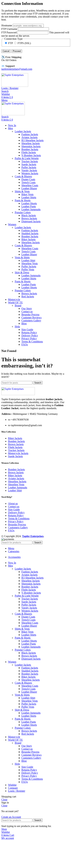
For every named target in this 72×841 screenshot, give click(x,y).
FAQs (24, 344)
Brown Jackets (29, 218)
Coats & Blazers (23, 176)
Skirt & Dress (22, 272)
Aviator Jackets (29, 137)
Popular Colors (23, 212)
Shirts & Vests (22, 191)
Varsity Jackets (29, 170)
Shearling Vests (29, 263)
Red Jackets (27, 296)
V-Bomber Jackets (31, 155)
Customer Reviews (31, 317)
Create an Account (11, 816)
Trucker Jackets (29, 161)
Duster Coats (28, 179)
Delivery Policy (29, 335)
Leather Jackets (23, 131)
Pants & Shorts (22, 200)
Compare (13, 787)
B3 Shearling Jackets (32, 140)
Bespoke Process (30, 314)
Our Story (26, 308)
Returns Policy (29, 332)
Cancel (6, 51)
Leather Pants (28, 206)
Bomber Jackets (29, 149)
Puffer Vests (27, 269)
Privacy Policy (29, 338)
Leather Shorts (29, 203)
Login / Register (16, 790)
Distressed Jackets (31, 221)
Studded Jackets (29, 233)
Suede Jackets (28, 164)
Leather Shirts (28, 197)
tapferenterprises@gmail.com (16, 69)
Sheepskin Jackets (31, 146)
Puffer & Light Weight (27, 158)
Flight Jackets (28, 152)
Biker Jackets (28, 239)
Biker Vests (27, 194)
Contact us (27, 311)
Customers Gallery (31, 320)
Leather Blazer (29, 188)
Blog (24, 323)
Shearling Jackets (30, 143)
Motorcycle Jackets (18, 453)
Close (4, 799)
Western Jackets (29, 173)
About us (13, 503)
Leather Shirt (28, 260)
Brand (18, 305)
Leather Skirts (28, 278)
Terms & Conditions (32, 341)
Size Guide (27, 329)
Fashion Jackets (29, 134)
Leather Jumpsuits (31, 209)
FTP (10, 43)
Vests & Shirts (22, 257)
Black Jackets (28, 215)
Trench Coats (28, 182)
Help (17, 326)
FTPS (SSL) (24, 43)
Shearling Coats (29, 185)
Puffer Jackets (28, 167)
